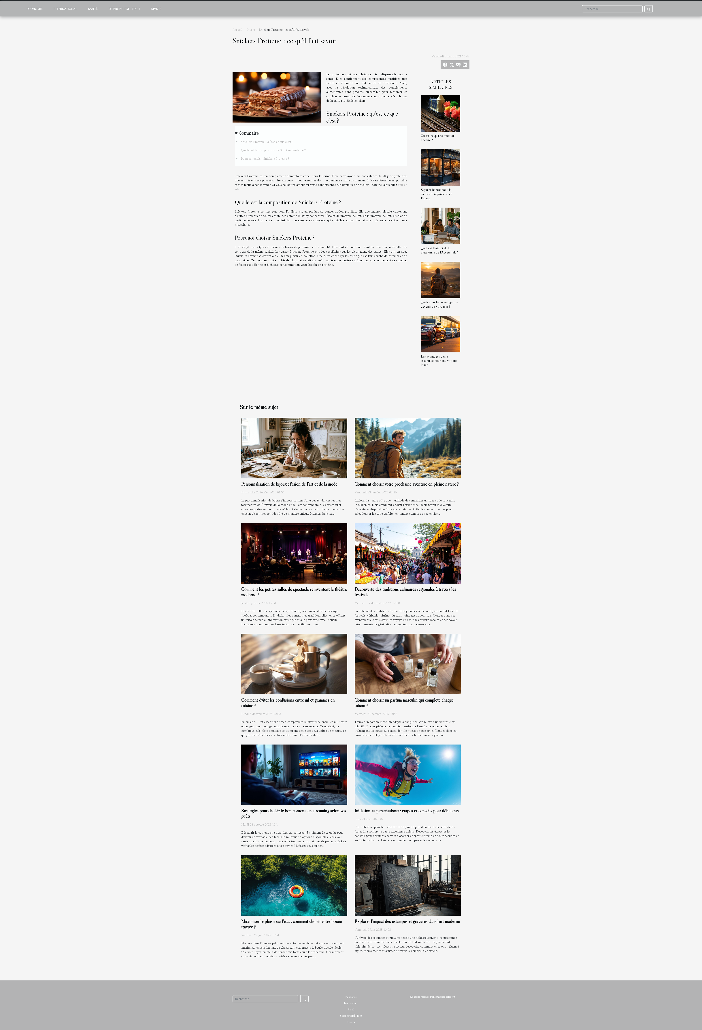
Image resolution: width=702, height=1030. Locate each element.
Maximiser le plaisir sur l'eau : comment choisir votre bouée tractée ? (291, 924)
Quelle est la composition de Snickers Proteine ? (273, 150)
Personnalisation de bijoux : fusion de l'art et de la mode (289, 484)
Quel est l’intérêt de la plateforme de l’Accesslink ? (439, 250)
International (65, 9)
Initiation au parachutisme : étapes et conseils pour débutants (407, 810)
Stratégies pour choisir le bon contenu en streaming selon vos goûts (293, 813)
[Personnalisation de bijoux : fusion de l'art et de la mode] (294, 447)
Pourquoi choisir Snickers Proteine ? (265, 158)
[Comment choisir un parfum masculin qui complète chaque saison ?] (408, 663)
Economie (34, 9)
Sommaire (249, 133)
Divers (156, 9)
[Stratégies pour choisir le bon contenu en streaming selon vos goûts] (294, 774)
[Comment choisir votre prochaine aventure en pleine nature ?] (408, 447)
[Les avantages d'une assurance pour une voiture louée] (440, 333)
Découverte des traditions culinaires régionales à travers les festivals (405, 591)
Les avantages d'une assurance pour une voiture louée (439, 360)
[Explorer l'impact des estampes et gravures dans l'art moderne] (408, 885)
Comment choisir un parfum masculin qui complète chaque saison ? (404, 702)
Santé (92, 9)
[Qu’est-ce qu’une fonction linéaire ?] (440, 113)
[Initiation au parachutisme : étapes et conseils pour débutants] (408, 774)
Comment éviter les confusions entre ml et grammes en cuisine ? (288, 702)
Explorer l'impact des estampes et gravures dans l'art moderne (407, 921)
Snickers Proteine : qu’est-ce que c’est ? (267, 142)
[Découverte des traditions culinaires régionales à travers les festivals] (408, 553)
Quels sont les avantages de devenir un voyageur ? (439, 304)
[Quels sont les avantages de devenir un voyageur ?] (440, 279)
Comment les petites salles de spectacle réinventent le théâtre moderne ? (294, 591)
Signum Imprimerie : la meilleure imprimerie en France (436, 193)
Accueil (237, 29)
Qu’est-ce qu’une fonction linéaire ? (438, 137)
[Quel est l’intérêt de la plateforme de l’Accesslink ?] (440, 225)
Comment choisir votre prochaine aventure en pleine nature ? (407, 484)
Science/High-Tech (124, 9)
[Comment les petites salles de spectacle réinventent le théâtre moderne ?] (294, 553)
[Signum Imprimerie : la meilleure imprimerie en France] (440, 167)
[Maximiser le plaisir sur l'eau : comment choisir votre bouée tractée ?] (294, 885)
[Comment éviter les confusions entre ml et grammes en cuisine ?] (294, 663)
